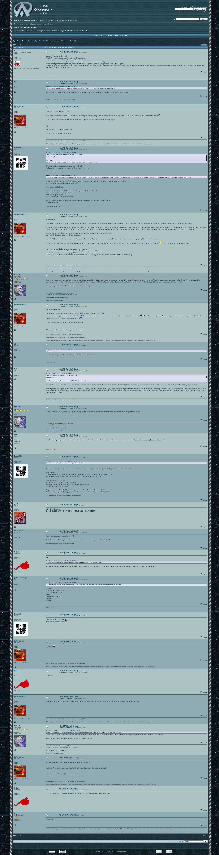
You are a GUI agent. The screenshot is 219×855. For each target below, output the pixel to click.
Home (96, 35)
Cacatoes (17, 51)
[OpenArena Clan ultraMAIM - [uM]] (15, 590)
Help (103, 35)
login (198, 7)
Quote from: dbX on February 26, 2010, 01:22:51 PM (60, 373)
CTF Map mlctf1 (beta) (68, 41)
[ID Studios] (15, 92)
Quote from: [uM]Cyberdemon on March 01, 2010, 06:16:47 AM (63, 730)
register (204, 7)
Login (116, 35)
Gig (15, 814)
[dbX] (15, 357)
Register (123, 35)
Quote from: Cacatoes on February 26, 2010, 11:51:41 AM (61, 86)
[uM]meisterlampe (20, 578)
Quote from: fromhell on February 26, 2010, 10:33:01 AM (61, 152)
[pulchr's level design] (15, 527)
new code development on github (54, 300)
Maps (57, 41)
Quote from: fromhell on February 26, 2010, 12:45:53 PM (61, 349)
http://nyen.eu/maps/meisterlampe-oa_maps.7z (96, 793)
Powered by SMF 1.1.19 (100, 851)
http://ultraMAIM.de (60, 141)
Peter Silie (18, 148)
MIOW (16, 552)
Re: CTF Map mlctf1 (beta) (69, 51)
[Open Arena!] (15, 299)
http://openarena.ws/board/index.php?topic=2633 (62, 183)
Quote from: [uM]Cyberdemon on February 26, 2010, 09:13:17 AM (64, 154)
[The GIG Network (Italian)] (15, 825)
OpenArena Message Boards (23, 41)
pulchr (16, 504)
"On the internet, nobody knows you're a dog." (149, 440)
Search (109, 35)
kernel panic (18, 531)
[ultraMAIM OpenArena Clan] (15, 132)
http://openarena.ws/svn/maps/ (70, 181)
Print (204, 44)
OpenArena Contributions (44, 41)
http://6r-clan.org (57, 99)
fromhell (17, 275)
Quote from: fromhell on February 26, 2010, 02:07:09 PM (61, 582)
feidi (15, 81)
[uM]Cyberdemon (20, 106)
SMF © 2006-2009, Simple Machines (117, 851)
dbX (15, 344)
